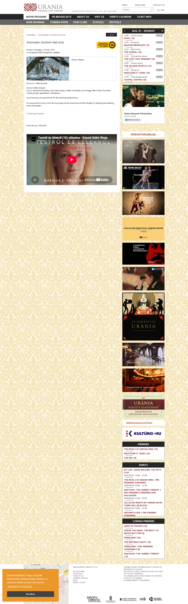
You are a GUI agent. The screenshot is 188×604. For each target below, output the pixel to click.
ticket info (78, 574)
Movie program (36, 16)
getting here (78, 571)
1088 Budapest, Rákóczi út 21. (85, 11)
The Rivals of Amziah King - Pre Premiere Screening (141, 481)
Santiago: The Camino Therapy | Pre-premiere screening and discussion (142, 492)
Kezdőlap (31, 35)
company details (80, 578)
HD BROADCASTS (61, 16)
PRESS (124, 5)
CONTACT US (158, 5)
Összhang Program (35, 113)
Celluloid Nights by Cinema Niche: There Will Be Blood (143, 504)
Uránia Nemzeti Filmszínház (138, 113)
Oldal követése (134, 120)
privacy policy (79, 582)
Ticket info (144, 16)
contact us (78, 576)
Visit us (99, 16)
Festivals (115, 22)
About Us (83, 16)
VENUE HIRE (140, 5)
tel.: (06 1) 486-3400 (107, 11)
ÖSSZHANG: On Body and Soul (51, 35)
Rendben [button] (30, 594)
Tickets (159, 35)
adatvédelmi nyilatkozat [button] (19, 586)
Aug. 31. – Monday (143, 31)
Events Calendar (120, 16)
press (75, 580)
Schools (98, 22)
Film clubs (80, 22)
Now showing (35, 22)
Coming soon (59, 22)
